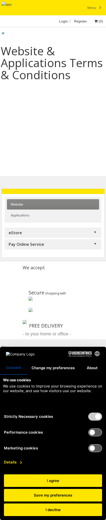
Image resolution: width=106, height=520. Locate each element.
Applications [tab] (20, 215)
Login (63, 21)
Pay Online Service (26, 244)
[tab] (53, 191)
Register (80, 21)
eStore (15, 232)
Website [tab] (17, 204)
